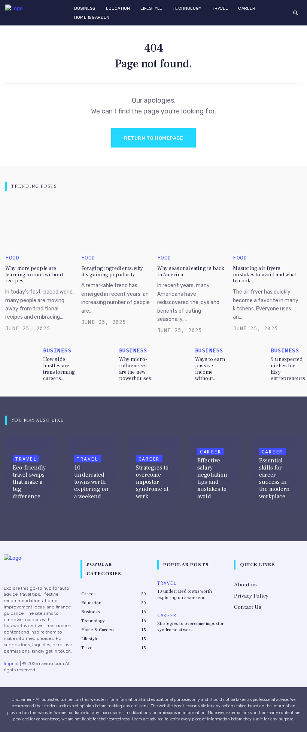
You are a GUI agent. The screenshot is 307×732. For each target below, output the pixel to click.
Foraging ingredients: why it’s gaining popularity (112, 271)
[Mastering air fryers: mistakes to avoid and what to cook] (267, 224)
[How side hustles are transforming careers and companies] (22, 359)
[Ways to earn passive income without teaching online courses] (174, 359)
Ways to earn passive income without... (210, 369)
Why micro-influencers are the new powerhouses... (137, 369)
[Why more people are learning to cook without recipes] (39, 224)
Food (12, 258)
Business (57, 350)
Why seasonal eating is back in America (191, 271)
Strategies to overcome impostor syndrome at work (190, 627)
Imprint (11, 663)
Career (149, 459)
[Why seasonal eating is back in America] (191, 224)
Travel (26, 459)
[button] (295, 12)
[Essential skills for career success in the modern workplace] (277, 474)
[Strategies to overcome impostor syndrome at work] (153, 474)
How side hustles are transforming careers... (59, 369)
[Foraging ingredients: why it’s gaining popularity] (115, 224)
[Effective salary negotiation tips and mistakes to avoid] (215, 474)
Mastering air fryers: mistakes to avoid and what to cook (264, 275)
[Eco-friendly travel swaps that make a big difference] (30, 474)
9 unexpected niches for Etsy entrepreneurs (288, 369)
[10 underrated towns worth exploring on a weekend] (92, 474)
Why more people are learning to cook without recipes (34, 275)
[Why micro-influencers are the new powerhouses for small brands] (98, 359)
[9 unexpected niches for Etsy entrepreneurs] (250, 359)
